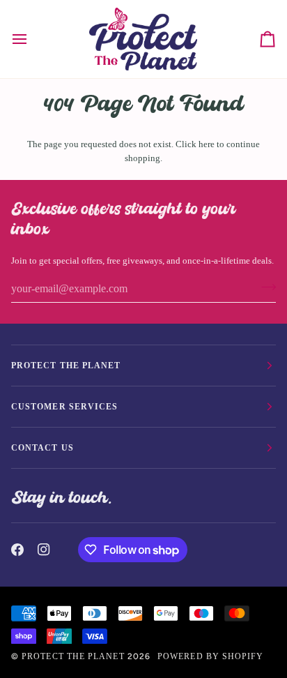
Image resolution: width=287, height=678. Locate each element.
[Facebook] (17, 549)
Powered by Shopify (210, 656)
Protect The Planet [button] (66, 365)
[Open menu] (32, 39)
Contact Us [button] (42, 448)
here (207, 144)
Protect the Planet (73, 656)
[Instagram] (44, 549)
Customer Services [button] (64, 407)
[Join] (264, 287)
